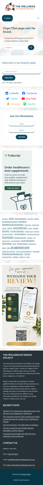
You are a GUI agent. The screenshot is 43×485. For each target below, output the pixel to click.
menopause (7, 243)
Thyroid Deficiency (7, 257)
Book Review (27, 225)
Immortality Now (15, 241)
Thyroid (27, 254)
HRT (34, 237)
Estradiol (35, 228)
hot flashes (29, 237)
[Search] (31, 47)
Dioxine (30, 228)
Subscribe (9, 78)
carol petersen (20, 227)
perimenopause (22, 243)
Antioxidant (30, 218)
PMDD (4, 248)
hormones (8, 237)
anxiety (36, 219)
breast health (35, 225)
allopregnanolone (20, 219)
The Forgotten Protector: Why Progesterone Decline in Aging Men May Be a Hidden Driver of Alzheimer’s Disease (21, 419)
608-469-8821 (13, 454)
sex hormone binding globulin (24, 251)
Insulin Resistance (27, 241)
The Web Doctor (25, 474)
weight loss (22, 257)
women (28, 257)
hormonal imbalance (7, 234)
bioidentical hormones (13, 224)
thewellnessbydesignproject (12, 254)
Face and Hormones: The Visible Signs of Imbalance (20, 425)
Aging (11, 218)
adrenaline (5, 218)
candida (9, 228)
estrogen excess (29, 231)
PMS (8, 248)
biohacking (22, 221)
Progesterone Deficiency (8, 251)
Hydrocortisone (6, 241)
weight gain (15, 257)
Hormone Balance (20, 234)
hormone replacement (33, 234)
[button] (38, 18)
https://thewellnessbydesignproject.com (21, 465)
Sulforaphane (36, 251)
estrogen (5, 231)
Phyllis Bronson (32, 243)
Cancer (4, 228)
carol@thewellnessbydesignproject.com (21, 460)
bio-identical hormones (10, 221)
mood (14, 243)
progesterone (20, 247)
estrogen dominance (17, 231)
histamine (36, 231)
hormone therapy (20, 238)
